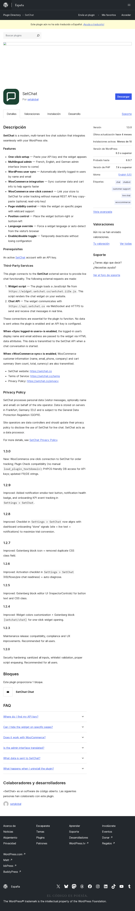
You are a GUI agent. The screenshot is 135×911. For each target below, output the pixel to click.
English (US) (125, 174)
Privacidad (9, 843)
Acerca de (9, 825)
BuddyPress (12, 871)
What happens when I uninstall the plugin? (28, 768)
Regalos (108, 843)
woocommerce (122, 202)
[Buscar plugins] (38, 35)
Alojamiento (10, 837)
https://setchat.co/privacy (43, 381)
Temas (40, 831)
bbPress (10, 865)
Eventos (107, 831)
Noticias (8, 831)
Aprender (74, 825)
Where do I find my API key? (20, 716)
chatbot (126, 182)
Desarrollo (74, 114)
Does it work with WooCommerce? (24, 737)
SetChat (20, 257)
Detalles (11, 114)
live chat (126, 195)
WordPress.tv (79, 843)
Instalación (54, 114)
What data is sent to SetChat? (21, 758)
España (15, 886)
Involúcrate (109, 825)
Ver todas (126, 243)
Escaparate (43, 825)
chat (118, 182)
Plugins (40, 837)
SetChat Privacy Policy (43, 440)
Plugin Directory (12, 15)
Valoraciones (32, 114)
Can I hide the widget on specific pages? (28, 727)
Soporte (127, 114)
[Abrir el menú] (129, 5)
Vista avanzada (102, 211)
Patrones (41, 843)
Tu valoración (101, 243)
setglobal (33, 99)
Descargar (123, 96)
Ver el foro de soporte (106, 275)
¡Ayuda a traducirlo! (93, 24)
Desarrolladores (78, 837)
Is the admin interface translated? (23, 747)
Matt (8, 860)
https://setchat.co (41, 371)
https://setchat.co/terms (45, 376)
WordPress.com (14, 854)
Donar (107, 837)
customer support (121, 189)
